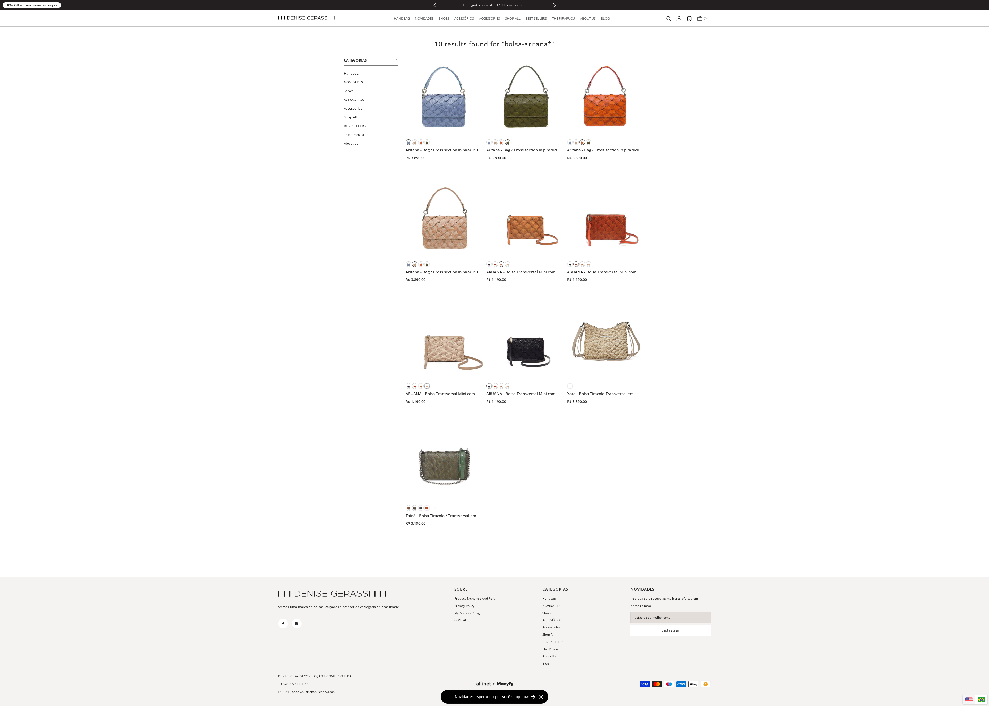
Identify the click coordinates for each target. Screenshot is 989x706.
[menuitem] (371, 73)
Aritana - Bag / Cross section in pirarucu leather (442, 150)
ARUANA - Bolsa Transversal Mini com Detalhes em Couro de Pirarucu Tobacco (522, 272)
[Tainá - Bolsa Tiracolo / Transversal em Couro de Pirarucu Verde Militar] (445, 462)
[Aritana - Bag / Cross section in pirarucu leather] (445, 96)
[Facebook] (283, 623)
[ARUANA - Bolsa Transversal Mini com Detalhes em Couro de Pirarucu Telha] (495, 264)
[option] (494, 5)
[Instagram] (297, 623)
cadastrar (671, 630)
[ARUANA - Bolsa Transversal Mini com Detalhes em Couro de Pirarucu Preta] (489, 264)
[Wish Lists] (689, 18)
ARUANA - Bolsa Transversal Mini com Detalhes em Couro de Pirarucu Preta (521, 394)
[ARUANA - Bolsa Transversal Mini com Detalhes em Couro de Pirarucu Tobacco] (525, 218)
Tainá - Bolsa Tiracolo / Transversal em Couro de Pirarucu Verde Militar (441, 516)
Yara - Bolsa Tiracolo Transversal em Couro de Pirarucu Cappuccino (600, 394)
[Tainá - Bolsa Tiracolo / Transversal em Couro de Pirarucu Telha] (427, 508)
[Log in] (678, 18)
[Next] (554, 5)
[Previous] (434, 5)
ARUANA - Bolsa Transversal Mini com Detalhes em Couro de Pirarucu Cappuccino (440, 394)
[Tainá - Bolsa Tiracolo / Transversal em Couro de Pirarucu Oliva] (414, 508)
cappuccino (570, 386)
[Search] (668, 18)
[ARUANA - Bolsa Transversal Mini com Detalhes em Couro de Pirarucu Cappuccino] (507, 264)
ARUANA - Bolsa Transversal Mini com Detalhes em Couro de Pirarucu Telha (601, 272)
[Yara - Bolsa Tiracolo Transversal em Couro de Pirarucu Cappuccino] (606, 340)
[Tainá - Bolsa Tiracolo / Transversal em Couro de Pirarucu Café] (408, 508)
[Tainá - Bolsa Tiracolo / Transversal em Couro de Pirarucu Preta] (421, 508)
